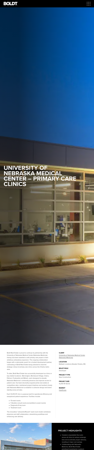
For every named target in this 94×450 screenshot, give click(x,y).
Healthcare (62, 390)
